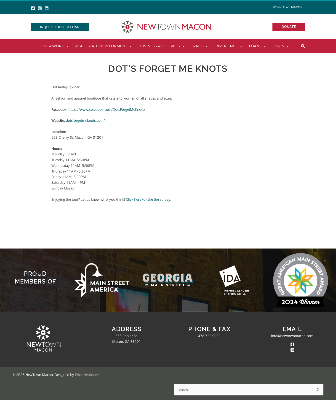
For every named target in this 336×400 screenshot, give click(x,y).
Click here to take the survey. (149, 199)
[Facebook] (33, 8)
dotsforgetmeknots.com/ (85, 120)
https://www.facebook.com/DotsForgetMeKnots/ (106, 109)
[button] (60, 27)
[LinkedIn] (47, 8)
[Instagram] (40, 8)
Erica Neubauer (87, 374)
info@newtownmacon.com (292, 335)
